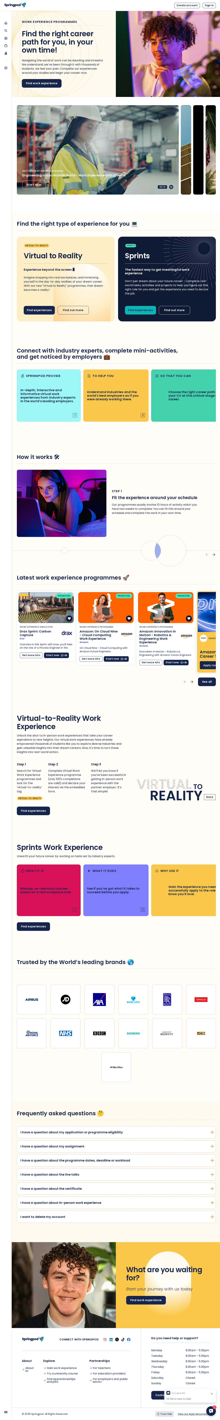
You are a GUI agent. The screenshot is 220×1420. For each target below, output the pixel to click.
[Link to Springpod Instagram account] (105, 1339)
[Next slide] (214, 555)
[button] (6, 23)
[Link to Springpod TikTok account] (123, 1339)
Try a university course (62, 1373)
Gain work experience (62, 1368)
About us (29, 1369)
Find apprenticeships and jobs (61, 1380)
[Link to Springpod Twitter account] (117, 1339)
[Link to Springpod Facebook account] (128, 1339)
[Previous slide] (207, 555)
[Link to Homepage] (15, 5)
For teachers (102, 1368)
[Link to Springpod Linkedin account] (111, 1339)
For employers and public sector (110, 1380)
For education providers (109, 1373)
